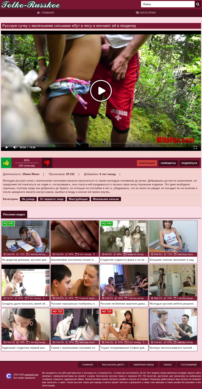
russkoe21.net (31, 374)
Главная (47, 12)
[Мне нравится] (6, 163)
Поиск (168, 364)
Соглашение (189, 364)
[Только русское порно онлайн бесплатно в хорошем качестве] (30, 4)
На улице (28, 199)
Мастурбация (78, 199)
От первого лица (52, 199)
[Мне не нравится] (47, 163)
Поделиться (189, 163)
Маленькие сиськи (106, 199)
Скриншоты (168, 163)
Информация (147, 163)
